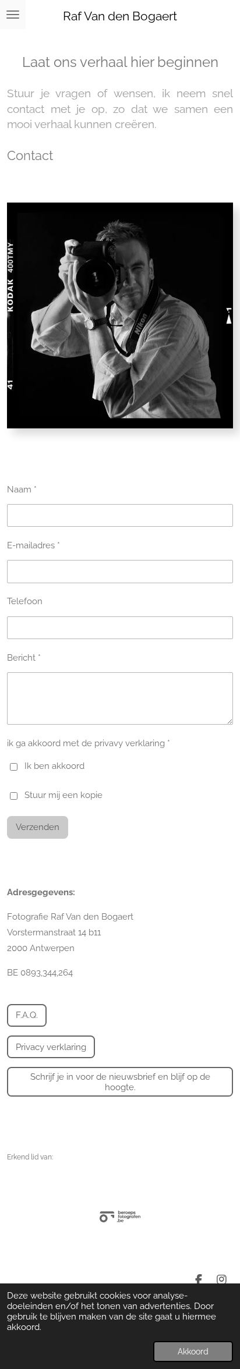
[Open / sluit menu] (13, 14)
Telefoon (25, 601)
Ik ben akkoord (54, 766)
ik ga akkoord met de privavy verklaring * (88, 743)
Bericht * (24, 657)
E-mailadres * (33, 545)
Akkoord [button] (193, 1351)
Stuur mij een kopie (63, 795)
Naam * (22, 489)
